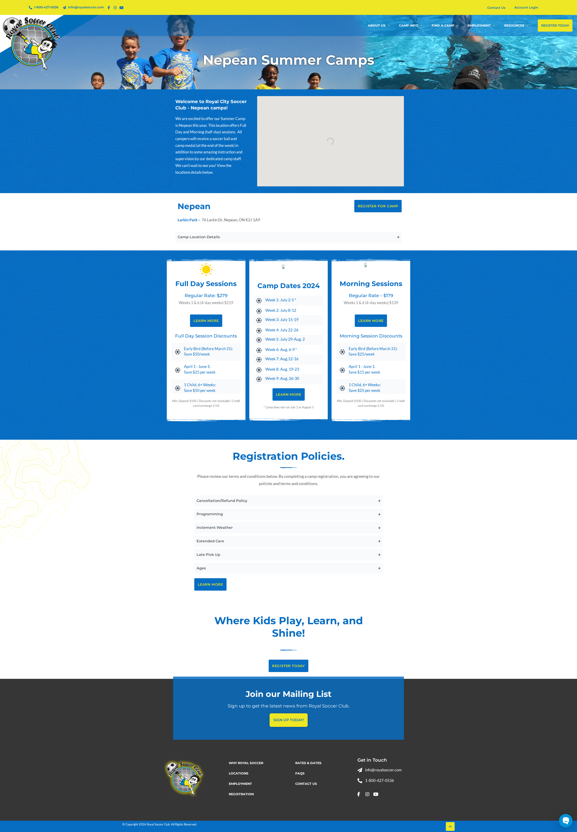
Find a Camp (443, 25)
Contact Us (306, 784)
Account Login (526, 7)
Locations (238, 773)
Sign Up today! (288, 720)
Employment (479, 25)
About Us (376, 25)
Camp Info (408, 25)
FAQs (300, 773)
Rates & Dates (308, 763)
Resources (514, 25)
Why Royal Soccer (246, 763)
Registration (241, 794)
